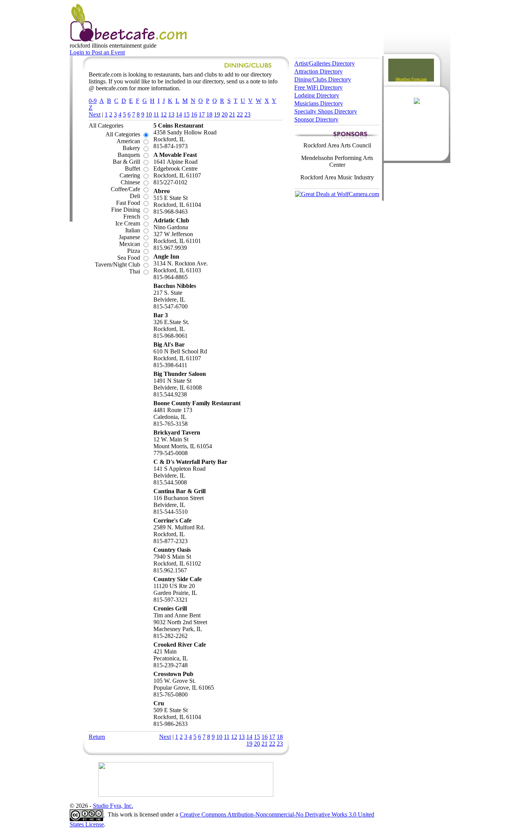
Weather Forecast (411, 79)
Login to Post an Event (97, 52)
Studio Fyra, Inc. (113, 805)
